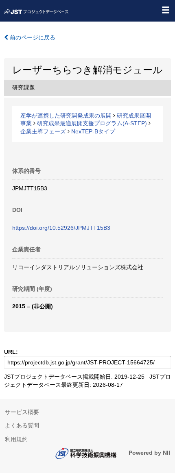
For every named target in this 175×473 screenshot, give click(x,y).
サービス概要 (22, 412)
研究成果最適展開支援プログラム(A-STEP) (92, 123)
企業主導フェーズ (43, 131)
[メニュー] (165, 9)
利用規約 (16, 439)
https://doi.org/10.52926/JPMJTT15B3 (61, 228)
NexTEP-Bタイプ (93, 131)
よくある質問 (22, 425)
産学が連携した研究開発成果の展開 (66, 115)
